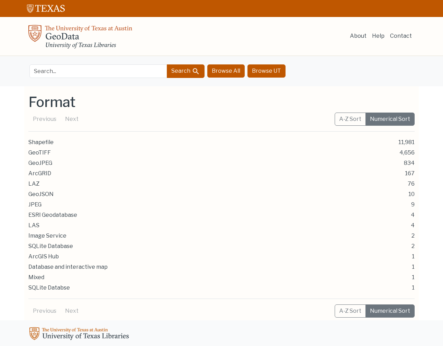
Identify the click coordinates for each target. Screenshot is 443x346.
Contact (401, 36)
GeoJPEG (40, 163)
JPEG (35, 204)
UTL (80, 334)
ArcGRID (39, 173)
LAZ (33, 183)
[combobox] (98, 71)
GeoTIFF (39, 152)
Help (378, 36)
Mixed (36, 277)
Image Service (47, 235)
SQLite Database (50, 246)
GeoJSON (41, 194)
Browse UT (266, 71)
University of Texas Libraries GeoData (80, 39)
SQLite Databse (49, 287)
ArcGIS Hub (43, 256)
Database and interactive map (68, 267)
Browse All (226, 71)
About (358, 36)
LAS (33, 225)
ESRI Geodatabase (52, 215)
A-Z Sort (350, 119)
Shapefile (41, 142)
